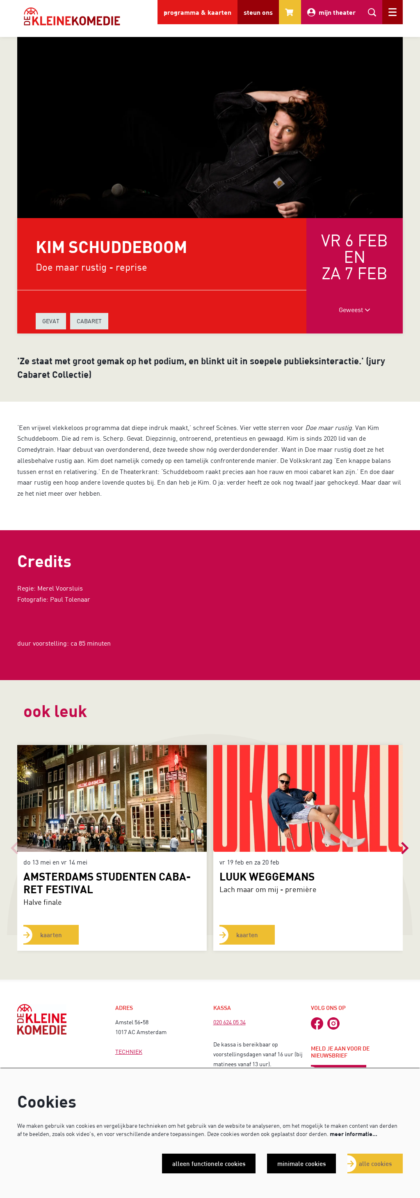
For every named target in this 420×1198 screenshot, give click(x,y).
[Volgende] (405, 848)
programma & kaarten (197, 12)
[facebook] (317, 1023)
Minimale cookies (301, 1163)
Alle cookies (375, 1163)
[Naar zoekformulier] (372, 12)
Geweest (352, 309)
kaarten (51, 934)
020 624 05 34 (229, 1022)
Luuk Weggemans (267, 876)
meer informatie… (353, 1133)
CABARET (89, 320)
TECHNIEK (128, 1051)
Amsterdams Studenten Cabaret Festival (107, 882)
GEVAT (50, 320)
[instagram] (333, 1023)
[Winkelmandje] (290, 12)
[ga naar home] (72, 16)
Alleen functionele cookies (208, 1163)
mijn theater (337, 12)
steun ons (258, 12)
